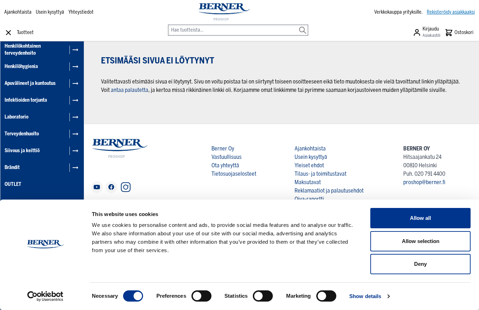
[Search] (302, 25)
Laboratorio (16, 117)
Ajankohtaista (18, 12)
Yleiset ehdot (309, 165)
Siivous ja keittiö (22, 151)
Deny (420, 264)
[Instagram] (125, 187)
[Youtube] (97, 187)
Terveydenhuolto (22, 134)
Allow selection (420, 241)
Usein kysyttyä (50, 12)
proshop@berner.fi (424, 182)
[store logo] (223, 12)
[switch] (201, 296)
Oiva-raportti (309, 199)
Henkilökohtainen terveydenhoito (23, 49)
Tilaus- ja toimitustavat (320, 173)
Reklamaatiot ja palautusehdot (329, 190)
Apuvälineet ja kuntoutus (30, 83)
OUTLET (13, 184)
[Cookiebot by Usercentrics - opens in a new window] (45, 296)
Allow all (420, 218)
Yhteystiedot (81, 12)
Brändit (12, 167)
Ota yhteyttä (225, 165)
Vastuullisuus (226, 157)
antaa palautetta (129, 90)
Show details (365, 296)
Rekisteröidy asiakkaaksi (451, 12)
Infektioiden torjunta (26, 100)
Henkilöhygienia (21, 66)
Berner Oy (222, 148)
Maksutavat (308, 182)
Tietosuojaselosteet (233, 173)
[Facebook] (111, 187)
